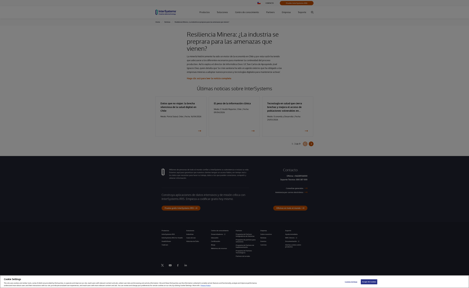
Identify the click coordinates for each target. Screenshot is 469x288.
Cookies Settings (351, 282)
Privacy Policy (206, 285)
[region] (234, 281)
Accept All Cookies (369, 282)
